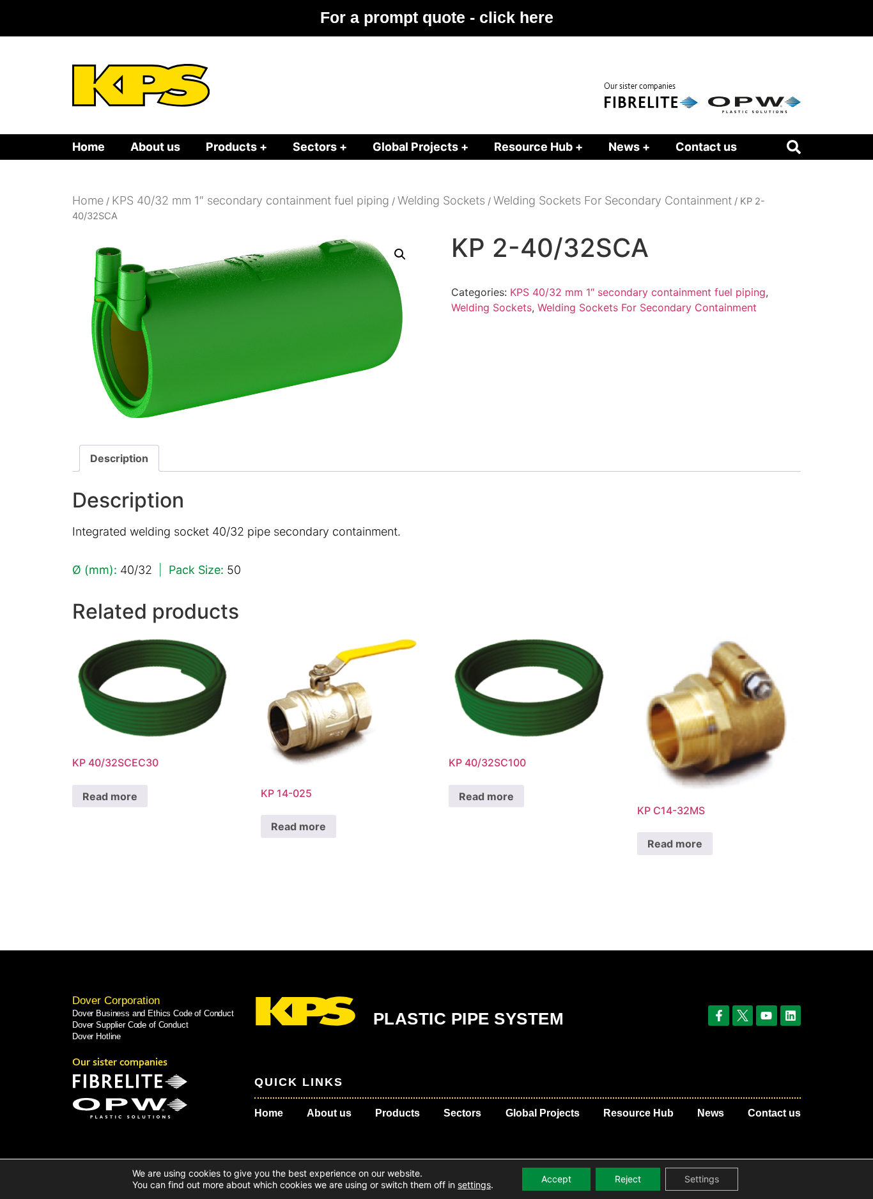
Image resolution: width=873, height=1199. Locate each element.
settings (474, 1184)
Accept (556, 1178)
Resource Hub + (538, 146)
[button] (794, 147)
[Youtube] (766, 1015)
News (710, 1113)
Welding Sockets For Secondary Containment (612, 200)
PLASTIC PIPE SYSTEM (468, 1018)
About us (155, 146)
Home (88, 146)
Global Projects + (420, 146)
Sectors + (320, 146)
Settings (701, 1178)
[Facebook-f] (718, 1015)
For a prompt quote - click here (436, 17)
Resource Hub (638, 1113)
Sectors (462, 1113)
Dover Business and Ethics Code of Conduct (153, 1013)
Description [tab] (119, 458)
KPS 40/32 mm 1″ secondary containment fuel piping (250, 200)
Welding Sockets (441, 200)
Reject (628, 1178)
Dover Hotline (96, 1036)
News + (629, 146)
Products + (236, 146)
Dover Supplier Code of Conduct (130, 1025)
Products (397, 1113)
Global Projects (543, 1113)
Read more (109, 796)
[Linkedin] (790, 1015)
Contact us (706, 146)
